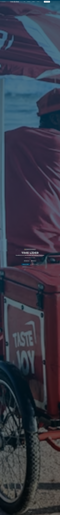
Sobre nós (28, 1)
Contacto (38, 1)
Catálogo (33, 1)
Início (24, 1)
